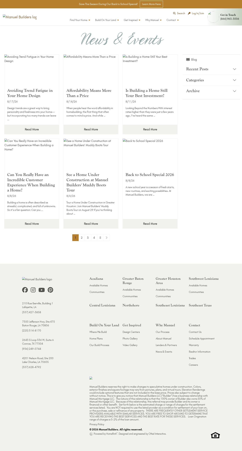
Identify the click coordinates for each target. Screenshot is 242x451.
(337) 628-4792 (31, 367)
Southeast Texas (200, 305)
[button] (224, 16)
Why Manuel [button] (152, 20)
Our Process (162, 332)
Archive (193, 91)
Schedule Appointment (202, 338)
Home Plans (96, 338)
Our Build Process (99, 345)
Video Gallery (130, 345)
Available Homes (98, 285)
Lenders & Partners (166, 345)
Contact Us (195, 332)
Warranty (194, 345)
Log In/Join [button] (198, 13)
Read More (32, 129)
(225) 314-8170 (31, 330)
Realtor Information (199, 351)
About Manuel (163, 338)
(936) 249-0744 (31, 348)
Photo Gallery (130, 338)
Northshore (131, 305)
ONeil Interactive (157, 433)
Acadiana (96, 279)
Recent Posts (197, 69)
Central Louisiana (102, 305)
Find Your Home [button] (79, 20)
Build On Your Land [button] (106, 20)
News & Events (164, 351)
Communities (96, 292)
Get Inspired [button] (131, 20)
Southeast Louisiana (170, 305)
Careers (193, 364)
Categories (195, 80)
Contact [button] (171, 20)
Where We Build (98, 332)
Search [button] (181, 13)
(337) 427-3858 (31, 312)
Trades (192, 358)
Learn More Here (151, 4)
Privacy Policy (96, 424)
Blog (194, 59)
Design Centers (131, 332)
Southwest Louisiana (204, 279)
